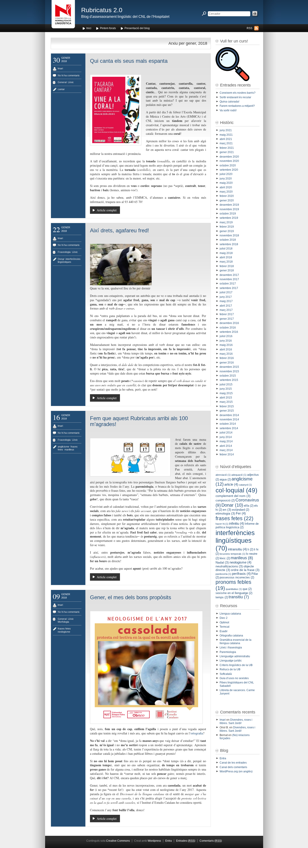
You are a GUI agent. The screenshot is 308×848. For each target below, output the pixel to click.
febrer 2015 (227, 406)
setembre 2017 (229, 288)
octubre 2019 (228, 213)
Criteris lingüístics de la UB (236, 665)
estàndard (240, 509)
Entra (223, 758)
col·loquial (236, 490)
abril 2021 (226, 139)
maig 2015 (226, 393)
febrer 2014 (227, 454)
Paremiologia (228, 652)
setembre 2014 (229, 428)
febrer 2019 (227, 226)
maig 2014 (226, 441)
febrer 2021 (227, 147)
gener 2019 (227, 231)
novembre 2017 (229, 279)
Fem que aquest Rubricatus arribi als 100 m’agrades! (139, 421)
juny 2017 (226, 296)
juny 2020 (226, 178)
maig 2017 (226, 301)
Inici (88, 28)
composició (225, 500)
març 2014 (226, 450)
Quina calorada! (229, 101)
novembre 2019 (229, 209)
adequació (238, 474)
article (231, 484)
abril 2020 (226, 187)
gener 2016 (227, 362)
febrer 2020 (227, 196)
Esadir (224, 631)
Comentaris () (211, 840)
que (247, 589)
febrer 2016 (227, 358)
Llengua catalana (230, 613)
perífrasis (241, 573)
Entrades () (185, 840)
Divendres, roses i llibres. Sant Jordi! (236, 721)
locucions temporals (232, 553)
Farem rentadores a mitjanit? (237, 105)
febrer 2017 (227, 314)
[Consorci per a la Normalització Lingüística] (63, 15)
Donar (61, 259)
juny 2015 (226, 388)
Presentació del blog (137, 28)
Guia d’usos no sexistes (234, 678)
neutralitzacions (229, 566)
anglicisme (63, 446)
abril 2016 (226, 349)
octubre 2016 (228, 327)
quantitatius (234, 589)
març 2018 (226, 261)
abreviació (223, 474)
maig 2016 (226, 345)
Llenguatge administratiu (235, 656)
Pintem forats (108, 28)
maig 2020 (226, 182)
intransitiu (237, 549)
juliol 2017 (226, 292)
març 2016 (226, 353)
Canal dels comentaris (233, 767)
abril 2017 (226, 305)
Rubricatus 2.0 (101, 10)
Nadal (222, 562)
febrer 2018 (227, 266)
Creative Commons (118, 840)
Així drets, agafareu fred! (119, 230)
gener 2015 (227, 410)
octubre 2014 (228, 423)
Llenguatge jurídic (231, 660)
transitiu (239, 597)
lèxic (225, 558)
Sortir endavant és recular (235, 97)
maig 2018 (226, 253)
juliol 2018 (226, 248)
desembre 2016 (229, 323)
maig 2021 (226, 134)
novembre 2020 (229, 161)
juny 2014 (226, 437)
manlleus (69, 449)
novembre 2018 (229, 235)
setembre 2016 (229, 331)
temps (222, 597)
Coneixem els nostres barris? (237, 92)
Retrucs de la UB (230, 669)
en (227, 509)
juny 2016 (226, 340)
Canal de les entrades (233, 762)
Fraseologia (64, 252)
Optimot (224, 622)
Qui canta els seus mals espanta (129, 61)
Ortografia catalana (231, 635)
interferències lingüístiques (69, 260)
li (250, 549)
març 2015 (226, 401)
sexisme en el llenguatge (234, 593)
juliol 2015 (226, 384)
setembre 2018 (229, 244)
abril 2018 (226, 257)
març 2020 (226, 191)
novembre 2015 (229, 371)
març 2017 (226, 310)
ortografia (197, 733)
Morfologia (63, 621)
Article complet (107, 210)
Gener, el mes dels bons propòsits (130, 597)
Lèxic (71, 82)
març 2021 (226, 143)
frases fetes (64, 628)
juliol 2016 (226, 336)
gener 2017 (227, 318)
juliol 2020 (226, 174)
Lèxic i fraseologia (231, 647)
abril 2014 (226, 445)
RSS (249, 28)
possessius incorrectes (237, 577)
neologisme (64, 631)
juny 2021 (226, 130)
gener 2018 (227, 270)
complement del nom (233, 496)
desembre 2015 (229, 366)
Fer (241, 513)
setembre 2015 (229, 380)
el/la (248, 505)
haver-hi (222, 523)
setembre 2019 (229, 217)
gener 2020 (227, 200)
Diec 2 (224, 618)
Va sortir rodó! (228, 110)
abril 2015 (226, 397)
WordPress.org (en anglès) (236, 771)
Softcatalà (226, 674)
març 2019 (226, 222)
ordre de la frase (245, 570)
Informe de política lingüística (237, 525)
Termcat (224, 626)
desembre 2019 (229, 204)
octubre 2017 (228, 283)
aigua (225, 479)
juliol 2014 (226, 432)
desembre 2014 (229, 415)
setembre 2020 (229, 169)
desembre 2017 (229, 275)
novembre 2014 (229, 419)
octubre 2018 (228, 239)
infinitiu (236, 523)
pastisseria (223, 574)
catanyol (245, 484)
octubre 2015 (228, 375)
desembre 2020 (229, 156)
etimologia (225, 513)
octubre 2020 (228, 165)
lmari (60, 68)
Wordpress (154, 840)
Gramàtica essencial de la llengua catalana (235, 641)
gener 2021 (227, 152)
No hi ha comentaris (69, 75)
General (62, 82)
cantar (61, 89)
